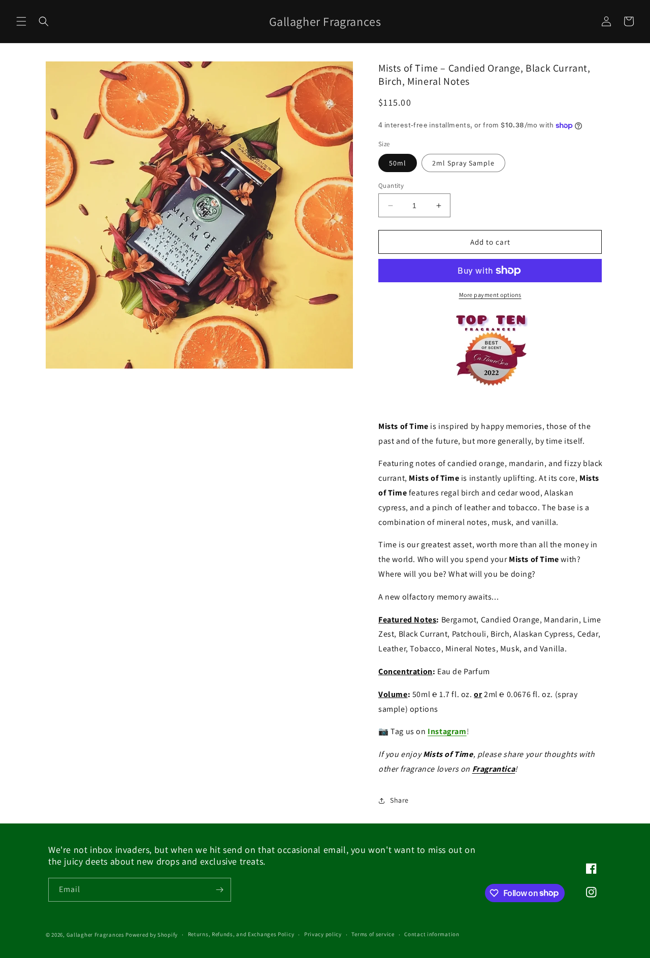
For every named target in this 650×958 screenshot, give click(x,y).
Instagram (447, 731)
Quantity (391, 185)
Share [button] (399, 800)
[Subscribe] (219, 890)
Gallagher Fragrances (95, 934)
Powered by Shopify (151, 934)
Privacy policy (323, 934)
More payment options (490, 295)
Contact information (431, 934)
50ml (397, 163)
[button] (21, 21)
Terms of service (372, 934)
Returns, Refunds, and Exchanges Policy (241, 934)
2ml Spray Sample (463, 163)
